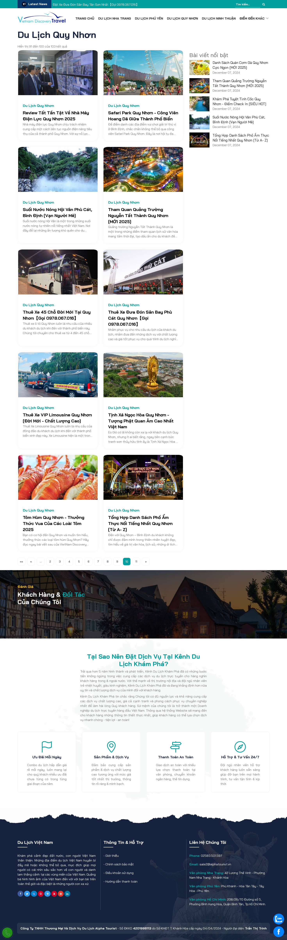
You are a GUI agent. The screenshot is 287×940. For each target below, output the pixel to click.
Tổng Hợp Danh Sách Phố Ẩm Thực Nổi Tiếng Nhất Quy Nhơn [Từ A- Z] (140, 523)
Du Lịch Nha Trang (114, 18)
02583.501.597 (211, 856)
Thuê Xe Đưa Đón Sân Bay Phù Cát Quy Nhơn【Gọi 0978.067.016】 (140, 318)
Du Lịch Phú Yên (149, 18)
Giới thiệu (112, 856)
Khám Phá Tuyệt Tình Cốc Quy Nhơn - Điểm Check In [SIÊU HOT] (239, 101)
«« (21, 561)
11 (136, 561)
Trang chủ (84, 18)
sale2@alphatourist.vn (215, 864)
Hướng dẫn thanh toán (121, 881)
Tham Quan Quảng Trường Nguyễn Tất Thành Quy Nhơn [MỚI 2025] (138, 215)
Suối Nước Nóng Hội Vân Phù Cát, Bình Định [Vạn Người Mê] (239, 119)
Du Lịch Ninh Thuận (219, 18)
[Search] (263, 4)
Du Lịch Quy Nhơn (182, 18)
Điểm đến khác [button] (252, 18)
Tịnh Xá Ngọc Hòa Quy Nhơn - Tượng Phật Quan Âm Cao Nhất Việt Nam (141, 421)
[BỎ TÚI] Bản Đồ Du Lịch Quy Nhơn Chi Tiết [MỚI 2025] (91, 4)
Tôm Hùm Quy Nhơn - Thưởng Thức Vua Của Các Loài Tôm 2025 (53, 523)
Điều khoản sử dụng (119, 873)
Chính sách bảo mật (119, 864)
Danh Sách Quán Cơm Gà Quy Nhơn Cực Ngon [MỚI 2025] (240, 65)
